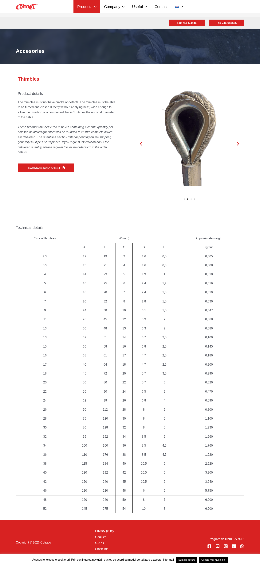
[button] (94, 6)
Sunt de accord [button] (186, 559)
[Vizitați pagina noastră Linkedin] (234, 546)
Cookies (100, 537)
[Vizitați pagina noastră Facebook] (209, 546)
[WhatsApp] (242, 546)
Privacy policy (104, 530)
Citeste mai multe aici (213, 559)
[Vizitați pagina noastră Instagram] (226, 546)
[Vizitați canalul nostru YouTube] (217, 546)
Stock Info (101, 549)
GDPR (99, 542)
